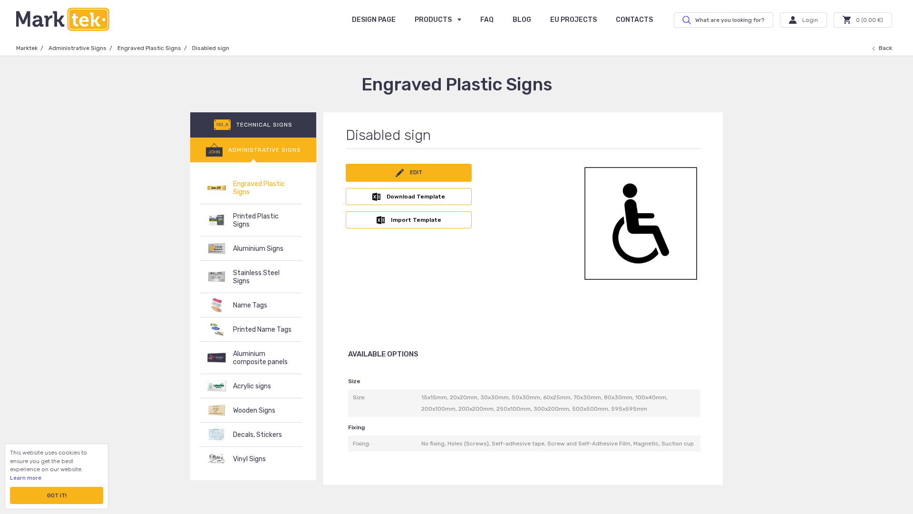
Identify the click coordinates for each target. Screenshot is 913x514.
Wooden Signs (254, 410)
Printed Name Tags (262, 330)
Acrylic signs (252, 386)
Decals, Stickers (257, 435)
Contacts (634, 20)
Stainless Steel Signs (256, 277)
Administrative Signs (78, 48)
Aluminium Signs (258, 249)
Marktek (27, 48)
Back (885, 48)
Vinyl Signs (249, 459)
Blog (522, 20)
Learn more (25, 477)
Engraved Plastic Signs (149, 48)
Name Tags (250, 305)
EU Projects (573, 20)
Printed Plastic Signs (256, 220)
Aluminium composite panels (260, 358)
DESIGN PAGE (374, 20)
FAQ (487, 20)
